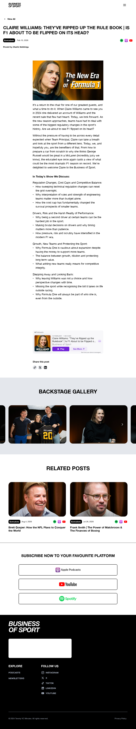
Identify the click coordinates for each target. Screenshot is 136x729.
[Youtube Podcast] (131, 40)
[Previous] (13, 424)
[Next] (122, 424)
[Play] (68, 80)
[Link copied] (35, 367)
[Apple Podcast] (126, 40)
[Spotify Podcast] (122, 40)
